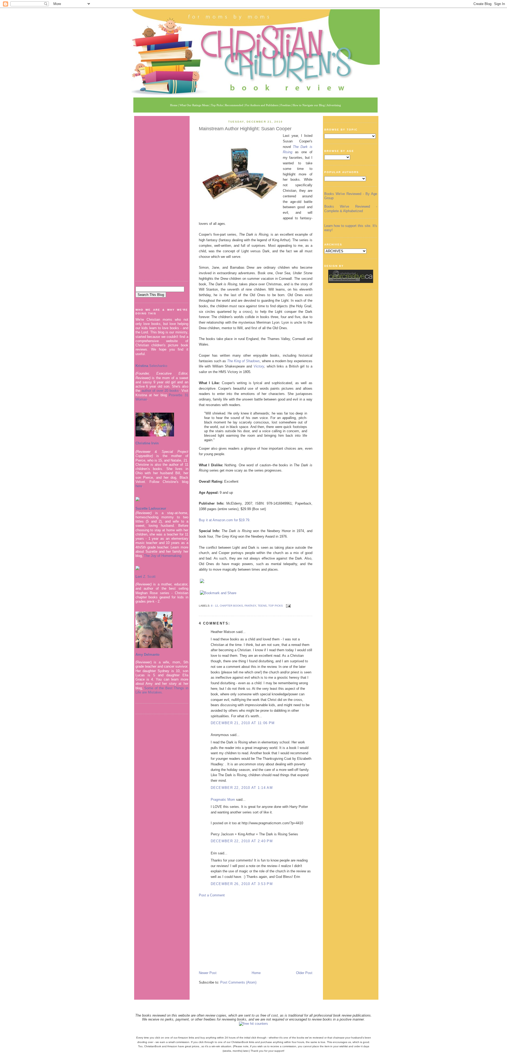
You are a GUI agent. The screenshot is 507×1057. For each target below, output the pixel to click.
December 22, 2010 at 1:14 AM (242, 788)
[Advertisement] (161, 196)
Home (256, 973)
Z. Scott (149, 577)
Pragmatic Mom (223, 800)
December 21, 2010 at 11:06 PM (243, 723)
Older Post (304, 973)
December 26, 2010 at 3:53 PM (242, 884)
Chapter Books (231, 605)
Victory (258, 366)
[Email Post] (288, 605)
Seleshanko (151, 366)
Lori (138, 577)
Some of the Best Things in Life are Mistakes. (161, 690)
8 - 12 (214, 605)
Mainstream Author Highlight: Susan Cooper (245, 128)
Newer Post (208, 973)
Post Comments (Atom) (238, 982)
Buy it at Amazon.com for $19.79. (224, 520)
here (138, 486)
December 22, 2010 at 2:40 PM (242, 841)
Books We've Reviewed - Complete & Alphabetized (350, 208)
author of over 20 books (160, 391)
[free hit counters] (253, 1024)
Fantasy (250, 605)
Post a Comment (212, 895)
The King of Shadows (243, 361)
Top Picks (275, 605)
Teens (262, 605)
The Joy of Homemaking (162, 556)
